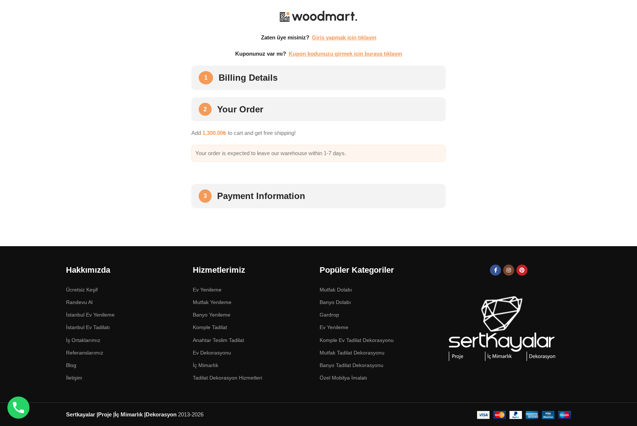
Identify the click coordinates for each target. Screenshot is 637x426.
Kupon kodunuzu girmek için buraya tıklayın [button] (345, 53)
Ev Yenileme (334, 327)
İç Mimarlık (205, 365)
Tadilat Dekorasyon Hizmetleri (227, 378)
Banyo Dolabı (335, 302)
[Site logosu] (318, 16)
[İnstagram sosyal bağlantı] (508, 270)
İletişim (74, 378)
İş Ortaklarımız (83, 340)
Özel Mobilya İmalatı (343, 378)
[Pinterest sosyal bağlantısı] (522, 270)
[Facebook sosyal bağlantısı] (495, 270)
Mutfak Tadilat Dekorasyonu (352, 353)
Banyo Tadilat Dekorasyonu (351, 365)
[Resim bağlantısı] (501, 330)
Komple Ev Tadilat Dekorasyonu (357, 340)
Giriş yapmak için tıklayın (344, 37)
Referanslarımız (84, 353)
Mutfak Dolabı (336, 290)
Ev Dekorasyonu (212, 353)
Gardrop (329, 315)
